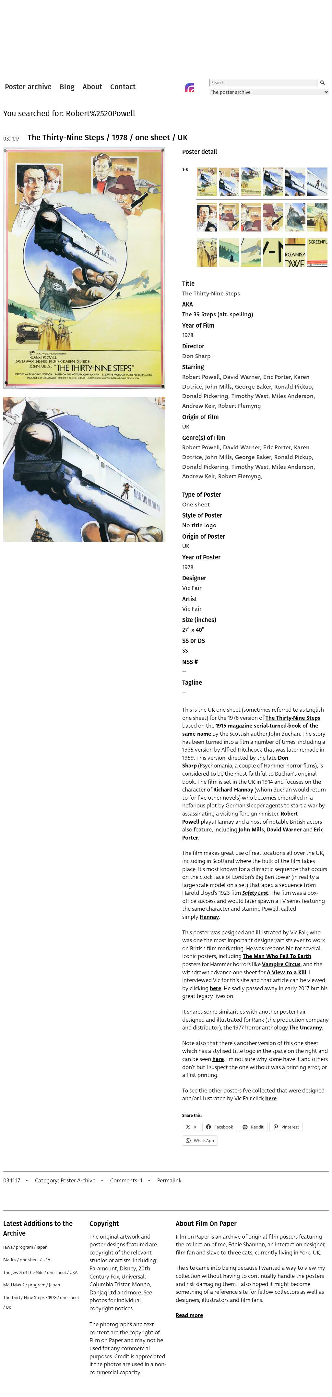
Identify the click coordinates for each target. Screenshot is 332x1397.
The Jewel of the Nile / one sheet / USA (40, 1272)
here (215, 988)
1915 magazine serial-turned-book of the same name (250, 730)
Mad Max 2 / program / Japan (31, 1285)
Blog (67, 86)
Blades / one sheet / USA (26, 1260)
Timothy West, (251, 467)
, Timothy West (248, 396)
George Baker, (254, 457)
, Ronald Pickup (291, 386)
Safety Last (255, 893)
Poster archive (28, 86)
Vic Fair (192, 588)
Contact (123, 86)
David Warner (284, 830)
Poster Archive (78, 1181)
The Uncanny (305, 1028)
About (92, 86)
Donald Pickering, (206, 467)
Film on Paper (20, 40)
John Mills (251, 830)
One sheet (196, 504)
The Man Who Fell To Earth (277, 956)
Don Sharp (196, 356)
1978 (188, 335)
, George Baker (251, 386)
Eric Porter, (278, 447)
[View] (84, 392)
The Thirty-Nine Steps (211, 293)
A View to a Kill (286, 972)
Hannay (209, 917)
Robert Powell (201, 377)
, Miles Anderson (291, 396)
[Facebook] (176, 87)
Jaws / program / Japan (25, 1247)
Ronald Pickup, (294, 457)
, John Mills (217, 386)
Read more (189, 1315)
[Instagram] (189, 87)
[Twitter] (163, 87)
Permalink (169, 1181)
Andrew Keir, (200, 476)
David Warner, (243, 447)
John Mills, (220, 457)
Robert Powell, (202, 447)
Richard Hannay (233, 790)
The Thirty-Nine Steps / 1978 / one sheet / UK (108, 137)
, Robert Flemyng (238, 406)
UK (185, 426)
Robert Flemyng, (240, 476)
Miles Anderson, (293, 467)
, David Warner (240, 377)
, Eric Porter (275, 377)
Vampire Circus (281, 964)
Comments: (124, 1181)
